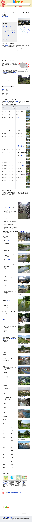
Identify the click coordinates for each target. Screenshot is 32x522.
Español (23, 6)
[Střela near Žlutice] (28, 177)
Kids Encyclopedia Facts (5, 16)
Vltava (3, 89)
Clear (27, 4)
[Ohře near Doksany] (28, 120)
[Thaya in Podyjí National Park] (28, 130)
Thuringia (6, 482)
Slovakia (22, 118)
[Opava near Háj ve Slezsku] (28, 155)
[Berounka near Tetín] (28, 123)
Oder (3, 95)
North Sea (6, 202)
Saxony (4, 482)
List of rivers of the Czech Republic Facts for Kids (9, 511)
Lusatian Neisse (5, 461)
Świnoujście (23, 145)
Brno (11, 374)
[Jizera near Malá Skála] (28, 139)
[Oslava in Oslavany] (28, 183)
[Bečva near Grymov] (28, 158)
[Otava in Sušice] (28, 149)
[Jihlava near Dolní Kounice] (28, 133)
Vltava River (16, 101)
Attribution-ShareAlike (8, 509)
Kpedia (20, 6)
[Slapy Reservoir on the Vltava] (28, 111)
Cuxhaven (22, 113)
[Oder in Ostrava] (28, 146)
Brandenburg (4, 483)
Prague (22, 123)
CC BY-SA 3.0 (10, 518)
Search (29, 4)
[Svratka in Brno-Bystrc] (28, 136)
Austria (22, 130)
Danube (19, 117)
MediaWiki (22, 519)
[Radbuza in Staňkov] (28, 162)
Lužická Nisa (19, 365)
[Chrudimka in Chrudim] (28, 165)
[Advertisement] (16, 9)
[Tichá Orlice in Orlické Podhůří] (28, 174)
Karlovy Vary (8, 240)
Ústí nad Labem (26, 241)
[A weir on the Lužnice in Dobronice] (28, 142)
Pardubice (22, 165)
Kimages (18, 6)
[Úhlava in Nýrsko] (28, 168)
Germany (22, 114)
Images (15, 6)
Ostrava (22, 155)
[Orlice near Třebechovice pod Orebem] (28, 152)
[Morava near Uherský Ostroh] (28, 117)
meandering (19, 407)
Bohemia (22, 231)
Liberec (22, 365)
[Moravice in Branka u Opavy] (28, 186)
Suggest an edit (24, 513)
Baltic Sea (6, 320)
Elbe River (6, 101)
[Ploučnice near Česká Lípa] (28, 180)
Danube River (5, 72)
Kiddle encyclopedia (7, 517)
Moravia (9, 73)
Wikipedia (11, 519)
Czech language (6, 45)
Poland (22, 146)
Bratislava (22, 117)
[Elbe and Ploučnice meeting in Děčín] (28, 114)
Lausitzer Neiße (6, 321)
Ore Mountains (11, 207)
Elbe (4, 114)
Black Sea (14, 72)
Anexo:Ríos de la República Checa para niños (14, 492)
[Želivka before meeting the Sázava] (28, 171)
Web (13, 6)
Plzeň (22, 162)
